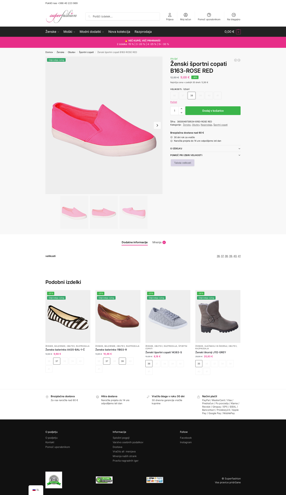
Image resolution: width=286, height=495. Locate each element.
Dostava (117, 447)
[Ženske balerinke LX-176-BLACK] (239, 60)
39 (230, 256)
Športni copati (86, 52)
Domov (49, 52)
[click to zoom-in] (104, 125)
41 (239, 256)
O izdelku (176, 148)
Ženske (60, 52)
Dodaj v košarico (213, 110)
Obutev (71, 52)
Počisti (173, 102)
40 (235, 256)
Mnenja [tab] (158, 242)
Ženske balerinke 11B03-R (111, 349)
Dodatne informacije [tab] (135, 242)
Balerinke (59, 346)
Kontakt (49, 442)
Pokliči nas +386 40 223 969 (61, 3)
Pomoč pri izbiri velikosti (186, 155)
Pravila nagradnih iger (126, 460)
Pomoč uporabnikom (209, 19)
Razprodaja (206, 124)
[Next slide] (157, 125)
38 (191, 95)
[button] (233, 32)
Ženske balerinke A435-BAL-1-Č (65, 349)
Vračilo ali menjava (124, 451)
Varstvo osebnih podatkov (128, 442)
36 (218, 256)
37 (222, 256)
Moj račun (185, 19)
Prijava (169, 19)
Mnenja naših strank (125, 456)
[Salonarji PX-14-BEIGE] (235, 60)
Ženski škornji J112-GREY (210, 352)
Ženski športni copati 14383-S (163, 352)
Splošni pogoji (121, 437)
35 (199, 363)
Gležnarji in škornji (216, 346)
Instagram (186, 442)
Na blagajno (233, 19)
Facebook (186, 437)
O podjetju (51, 437)
